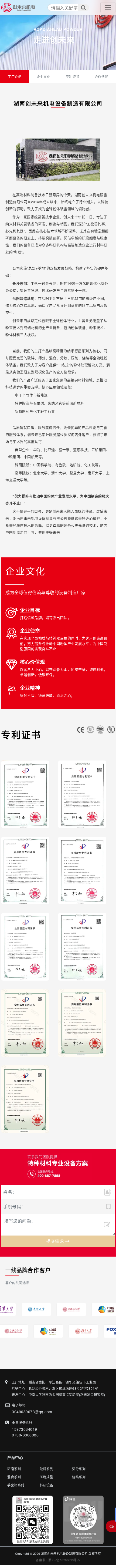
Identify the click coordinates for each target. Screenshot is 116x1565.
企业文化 (43, 76)
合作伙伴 (101, 76)
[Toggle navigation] (107, 7)
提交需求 (55, 1241)
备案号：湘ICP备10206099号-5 (58, 1560)
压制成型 (46, 1477)
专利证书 (72, 76)
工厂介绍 (14, 76)
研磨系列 (14, 1468)
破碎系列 (46, 1468)
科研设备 (46, 1485)
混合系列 (14, 1477)
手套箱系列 (15, 1485)
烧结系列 (79, 1477)
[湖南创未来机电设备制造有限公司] (18, 7)
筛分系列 (79, 1468)
